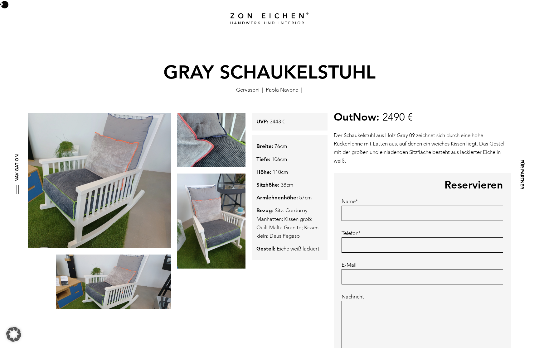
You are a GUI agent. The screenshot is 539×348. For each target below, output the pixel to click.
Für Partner (522, 174)
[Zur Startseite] (269, 18)
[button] (13, 334)
